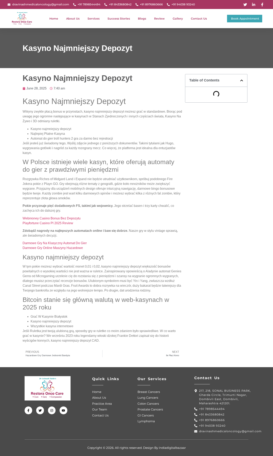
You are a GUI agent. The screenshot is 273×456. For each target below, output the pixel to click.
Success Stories (119, 18)
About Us (73, 18)
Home (53, 18)
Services (94, 18)
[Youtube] (63, 410)
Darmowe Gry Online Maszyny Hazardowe (53, 248)
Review (159, 18)
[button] (241, 80)
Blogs (142, 18)
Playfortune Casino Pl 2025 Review (48, 223)
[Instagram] (52, 410)
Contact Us (199, 18)
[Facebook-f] (28, 410)
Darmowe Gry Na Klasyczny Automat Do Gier (55, 243)
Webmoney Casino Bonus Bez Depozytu (52, 218)
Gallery (178, 18)
